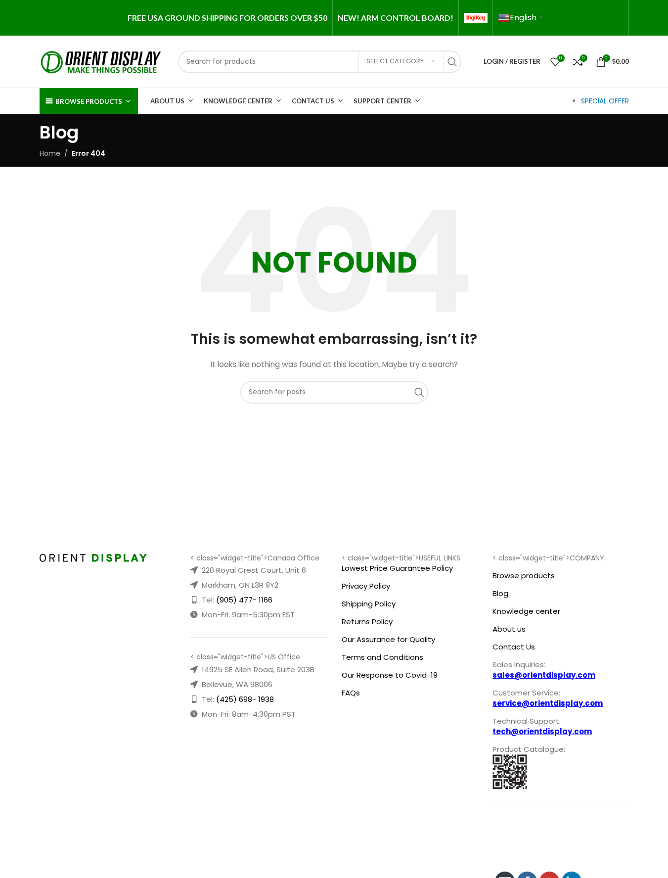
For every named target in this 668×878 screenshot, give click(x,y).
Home (50, 153)
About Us (167, 101)
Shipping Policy (369, 604)
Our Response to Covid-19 (390, 675)
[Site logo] (101, 61)
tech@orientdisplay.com (542, 731)
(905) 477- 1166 (244, 600)
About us (509, 629)
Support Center (382, 101)
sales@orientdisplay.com (543, 675)
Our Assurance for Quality (388, 639)
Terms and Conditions (382, 657)
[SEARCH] (455, 61)
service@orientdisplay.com (547, 703)
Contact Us (313, 101)
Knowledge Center (238, 101)
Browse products (523, 575)
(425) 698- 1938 (245, 699)
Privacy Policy (366, 586)
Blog (500, 593)
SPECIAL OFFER (605, 101)
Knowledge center (526, 611)
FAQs (351, 693)
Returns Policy (367, 621)
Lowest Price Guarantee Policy (397, 568)
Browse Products (88, 101)
